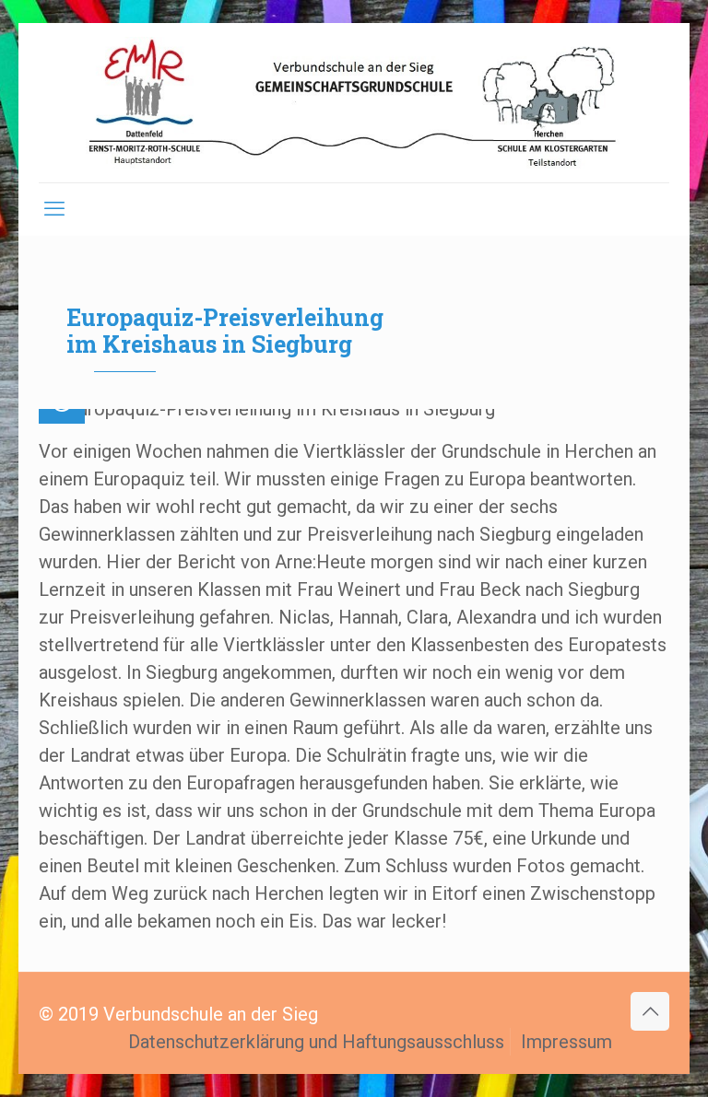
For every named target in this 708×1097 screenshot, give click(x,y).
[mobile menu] (54, 209)
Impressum (566, 1042)
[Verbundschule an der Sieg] (354, 102)
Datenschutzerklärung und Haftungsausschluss (316, 1042)
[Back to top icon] (650, 1011)
